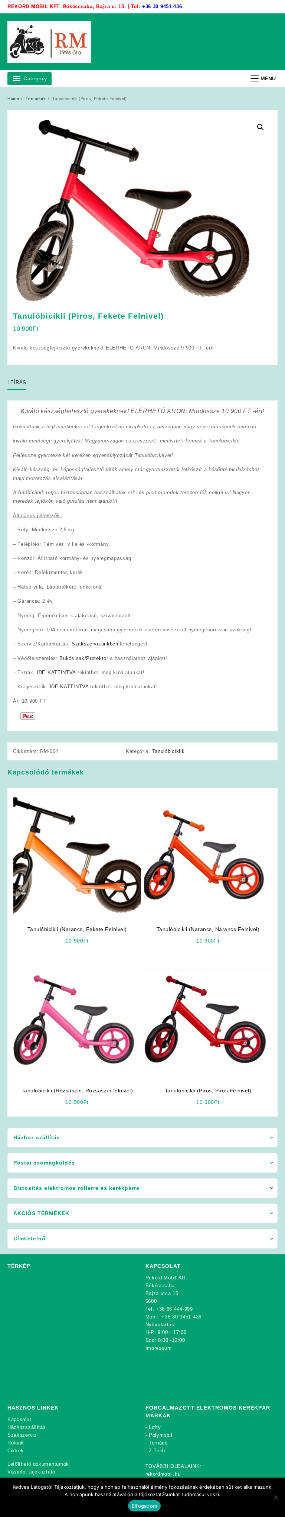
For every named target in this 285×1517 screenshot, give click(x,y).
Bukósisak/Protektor (83, 658)
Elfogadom (144, 1506)
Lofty (155, 1427)
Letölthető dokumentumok (38, 1464)
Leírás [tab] (16, 382)
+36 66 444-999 (174, 1309)
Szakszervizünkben (96, 644)
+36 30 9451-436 (162, 6)
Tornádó (158, 1443)
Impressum (158, 1348)
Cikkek (15, 1450)
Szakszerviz (22, 1435)
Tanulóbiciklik (168, 751)
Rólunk (15, 1443)
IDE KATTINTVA (56, 672)
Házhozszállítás (26, 1427)
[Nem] (275, 1497)
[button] (260, 127)
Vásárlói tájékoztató (31, 1472)
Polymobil (160, 1435)
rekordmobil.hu (163, 1474)
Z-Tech (157, 1450)
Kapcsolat (19, 1419)
